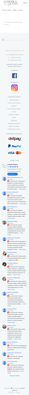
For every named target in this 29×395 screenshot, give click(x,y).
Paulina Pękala (12, 252)
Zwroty (14, 117)
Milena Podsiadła (12, 292)
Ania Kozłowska (12, 361)
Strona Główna (7, 10)
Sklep (14, 10)
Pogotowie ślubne (14, 100)
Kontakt (14, 111)
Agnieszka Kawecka (13, 238)
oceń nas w (11, 174)
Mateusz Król (11, 325)
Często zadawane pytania (14, 109)
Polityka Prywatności (14, 126)
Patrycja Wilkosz (12, 263)
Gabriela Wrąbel (12, 221)
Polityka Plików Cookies (14, 129)
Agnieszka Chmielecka (14, 352)
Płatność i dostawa (14, 114)
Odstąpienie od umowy (14, 123)
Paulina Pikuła (11, 309)
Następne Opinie (15, 375)
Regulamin (14, 106)
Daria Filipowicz (12, 206)
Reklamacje (14, 120)
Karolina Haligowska (13, 278)
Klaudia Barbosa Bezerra (15, 177)
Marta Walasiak (12, 342)
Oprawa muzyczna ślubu (14, 103)
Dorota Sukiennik (12, 192)
